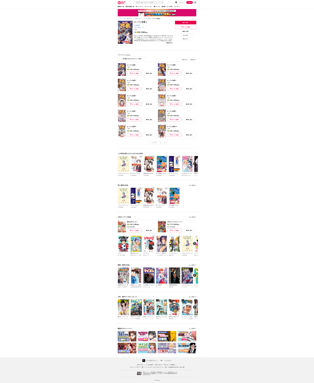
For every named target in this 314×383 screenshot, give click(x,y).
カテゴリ (176, 6)
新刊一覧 (121, 6)
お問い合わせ (158, 364)
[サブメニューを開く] (195, 2)
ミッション (149, 6)
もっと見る (192, 185)
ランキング (140, 6)
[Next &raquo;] (164, 142)
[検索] (162, 2)
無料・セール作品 (167, 6)
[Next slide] (194, 163)
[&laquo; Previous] (149, 142)
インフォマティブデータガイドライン (155, 367)
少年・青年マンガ (138, 27)
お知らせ (166, 364)
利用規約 (172, 364)
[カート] (176, 2)
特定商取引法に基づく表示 (176, 367)
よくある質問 (149, 364)
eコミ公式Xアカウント (150, 361)
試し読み (186, 31)
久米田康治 (137, 25)
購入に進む (185, 22)
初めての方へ (140, 364)
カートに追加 (186, 27)
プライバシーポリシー (136, 367)
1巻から (186, 59)
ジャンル (157, 6)
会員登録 (189, 2)
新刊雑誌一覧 (130, 6)
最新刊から (193, 59)
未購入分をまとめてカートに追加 (132, 58)
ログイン (181, 2)
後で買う (186, 39)
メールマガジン (168, 360)
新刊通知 (186, 35)
